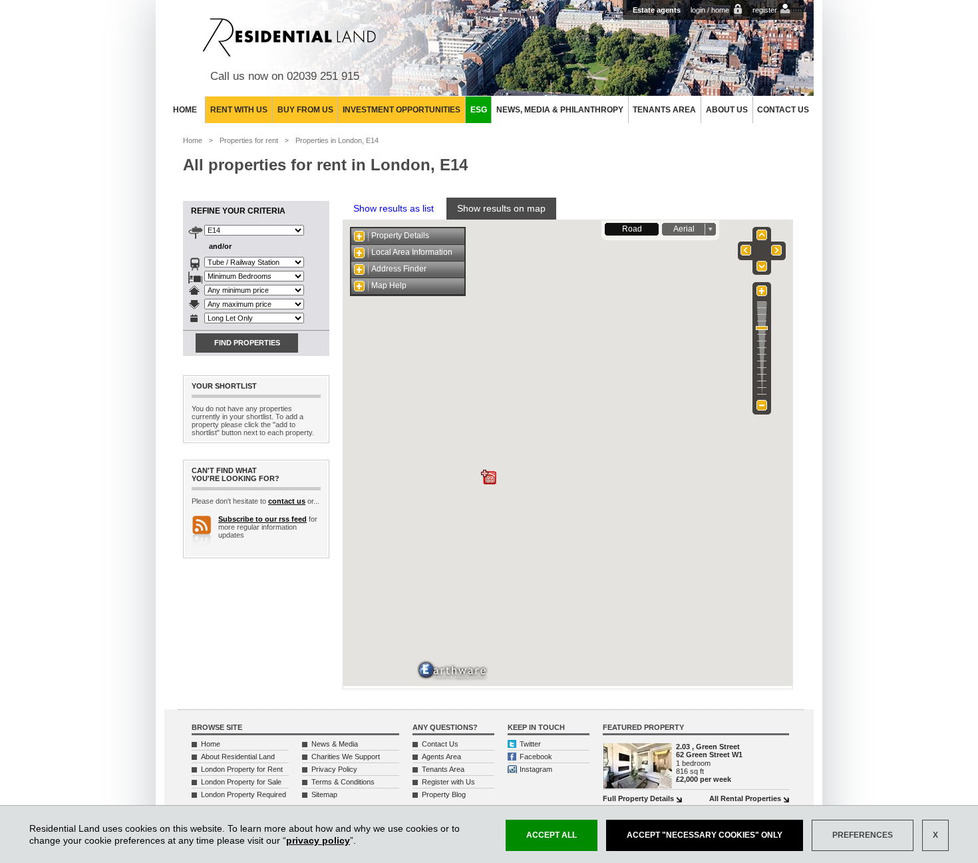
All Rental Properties (745, 798)
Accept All (551, 835)
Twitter (530, 744)
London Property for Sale (241, 782)
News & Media (334, 744)
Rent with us (238, 109)
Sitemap (324, 794)
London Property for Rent (242, 769)
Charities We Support (345, 757)
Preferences (862, 835)
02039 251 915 (323, 76)
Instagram (536, 769)
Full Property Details (638, 798)
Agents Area (441, 757)
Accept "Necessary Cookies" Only (704, 835)
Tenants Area (664, 109)
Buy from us (305, 109)
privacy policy (318, 840)
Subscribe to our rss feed (262, 519)
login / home (710, 10)
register (764, 10)
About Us (727, 109)
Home (185, 109)
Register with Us (448, 782)
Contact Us (783, 109)
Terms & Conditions (343, 782)
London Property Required (243, 794)
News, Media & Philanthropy (559, 109)
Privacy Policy (334, 769)
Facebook (536, 757)
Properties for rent (249, 140)
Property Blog (444, 794)
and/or (220, 246)
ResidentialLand (289, 37)
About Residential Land (238, 757)
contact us (286, 501)
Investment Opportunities (401, 109)
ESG (478, 109)
